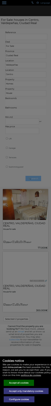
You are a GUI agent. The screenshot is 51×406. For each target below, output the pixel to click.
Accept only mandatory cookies (26, 391)
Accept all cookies (19, 382)
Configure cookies (19, 399)
